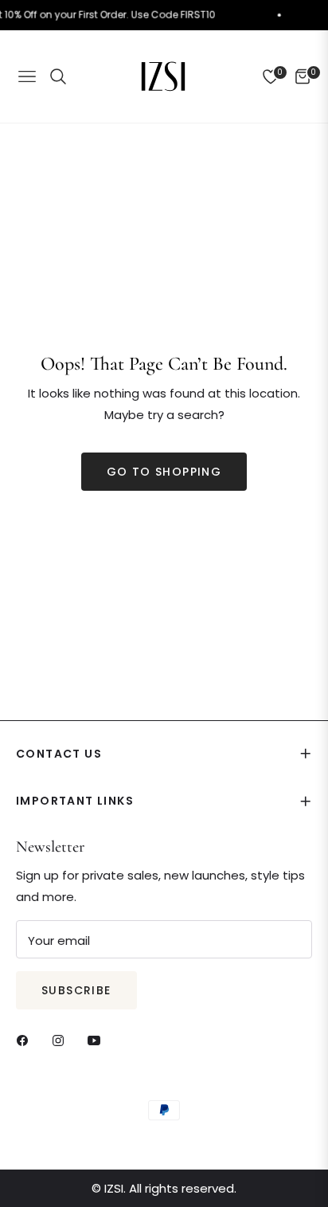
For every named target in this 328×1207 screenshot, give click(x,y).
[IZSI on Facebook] (26, 1039)
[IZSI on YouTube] (98, 1039)
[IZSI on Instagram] (62, 1039)
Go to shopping (164, 472)
